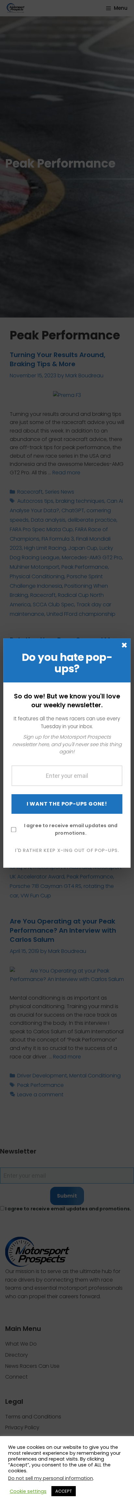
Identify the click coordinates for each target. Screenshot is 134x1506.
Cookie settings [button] (28, 1491)
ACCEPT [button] (63, 1491)
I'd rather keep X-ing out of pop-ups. (67, 850)
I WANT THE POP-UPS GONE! (67, 804)
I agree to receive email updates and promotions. (70, 829)
